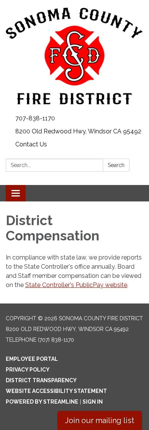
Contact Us (31, 144)
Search (116, 165)
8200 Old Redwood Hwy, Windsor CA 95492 (78, 131)
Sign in (93, 402)
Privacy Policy (28, 370)
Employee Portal (32, 359)
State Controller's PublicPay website (76, 285)
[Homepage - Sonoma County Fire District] (74, 56)
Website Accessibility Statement (56, 391)
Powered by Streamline (42, 402)
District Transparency (41, 380)
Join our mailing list (99, 420)
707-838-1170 (35, 118)
